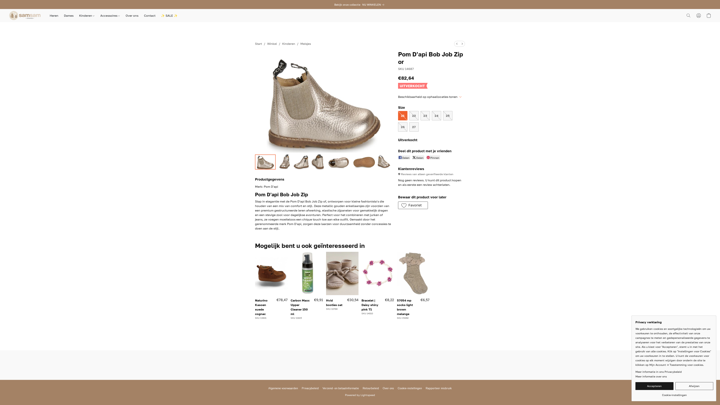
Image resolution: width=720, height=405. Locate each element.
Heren (54, 15)
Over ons (132, 15)
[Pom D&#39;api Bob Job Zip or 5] (363, 162)
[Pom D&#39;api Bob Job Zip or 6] (384, 162)
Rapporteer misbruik (439, 388)
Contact (149, 15)
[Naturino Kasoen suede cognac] (271, 273)
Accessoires (109, 15)
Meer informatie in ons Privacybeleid (658, 371)
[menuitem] (457, 43)
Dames (69, 15)
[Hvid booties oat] (342, 273)
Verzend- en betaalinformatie (340, 388)
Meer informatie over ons (651, 376)
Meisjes (305, 44)
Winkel (272, 44)
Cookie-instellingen (410, 388)
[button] (25, 15)
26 (403, 127)
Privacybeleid (310, 388)
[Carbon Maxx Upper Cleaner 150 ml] (307, 273)
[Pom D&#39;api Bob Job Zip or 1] (284, 162)
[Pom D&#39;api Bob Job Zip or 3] (318, 162)
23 (425, 116)
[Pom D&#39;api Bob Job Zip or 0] (265, 162)
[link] (374, 4)
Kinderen (86, 15)
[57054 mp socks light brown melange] (413, 273)
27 (414, 127)
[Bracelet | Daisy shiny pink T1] (378, 273)
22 (414, 116)
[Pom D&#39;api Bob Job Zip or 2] (301, 162)
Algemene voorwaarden (283, 388)
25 (448, 116)
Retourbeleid (371, 388)
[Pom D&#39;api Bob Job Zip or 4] (338, 162)
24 (436, 116)
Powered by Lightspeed (360, 395)
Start (258, 44)
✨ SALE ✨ (169, 15)
